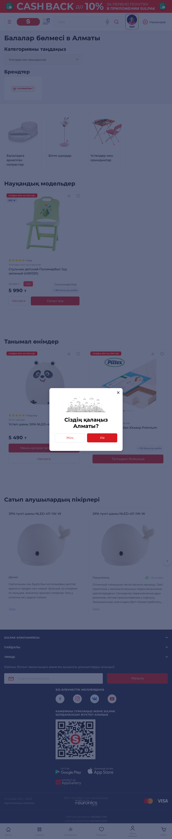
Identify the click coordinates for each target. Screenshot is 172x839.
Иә (102, 438)
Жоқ (69, 438)
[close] (118, 392)
